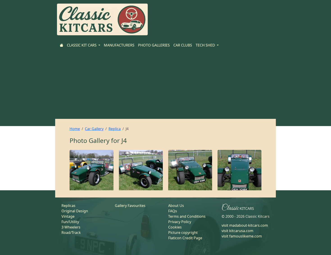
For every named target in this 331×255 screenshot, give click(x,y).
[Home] (61, 45)
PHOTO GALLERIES (154, 45)
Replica (115, 128)
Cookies (175, 227)
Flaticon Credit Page (185, 237)
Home (75, 128)
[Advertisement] (165, 85)
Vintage (68, 216)
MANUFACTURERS (119, 45)
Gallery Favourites (130, 205)
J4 (124, 140)
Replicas (68, 205)
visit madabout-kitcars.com (245, 225)
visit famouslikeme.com (242, 236)
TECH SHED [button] (206, 45)
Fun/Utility (70, 221)
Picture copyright (183, 232)
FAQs (172, 210)
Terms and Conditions (187, 216)
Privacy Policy (179, 221)
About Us (176, 205)
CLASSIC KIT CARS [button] (82, 45)
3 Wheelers (70, 227)
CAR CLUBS (182, 45)
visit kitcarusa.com (237, 230)
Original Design (74, 210)
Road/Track (71, 232)
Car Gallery (94, 128)
